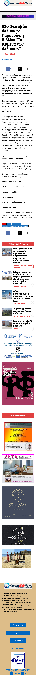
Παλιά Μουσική (16, 224)
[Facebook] (11, 673)
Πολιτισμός (9, 54)
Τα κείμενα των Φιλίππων (9, 226)
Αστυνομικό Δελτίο (21, 316)
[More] (28, 69)
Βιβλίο (9, 224)
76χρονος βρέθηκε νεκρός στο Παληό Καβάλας (22, 311)
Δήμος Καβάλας (20, 304)
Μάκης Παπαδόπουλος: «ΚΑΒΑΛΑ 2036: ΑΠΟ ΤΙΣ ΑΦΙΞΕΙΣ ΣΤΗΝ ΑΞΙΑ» (23, 296)
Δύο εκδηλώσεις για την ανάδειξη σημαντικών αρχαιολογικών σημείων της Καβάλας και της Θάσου (23, 255)
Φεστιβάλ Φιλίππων (22, 226)
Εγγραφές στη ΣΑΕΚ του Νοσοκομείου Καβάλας (22, 323)
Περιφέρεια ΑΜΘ (20, 286)
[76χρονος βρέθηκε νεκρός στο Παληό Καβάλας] (7, 312)
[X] (22, 673)
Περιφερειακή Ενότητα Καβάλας (23, 266)
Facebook (17, 673)
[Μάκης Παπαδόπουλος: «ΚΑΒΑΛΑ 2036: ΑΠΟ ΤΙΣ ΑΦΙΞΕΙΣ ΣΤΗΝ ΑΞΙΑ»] (7, 294)
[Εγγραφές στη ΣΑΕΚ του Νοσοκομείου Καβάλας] (7, 324)
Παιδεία (16, 329)
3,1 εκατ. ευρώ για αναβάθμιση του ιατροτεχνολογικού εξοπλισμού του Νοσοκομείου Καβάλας (22, 278)
